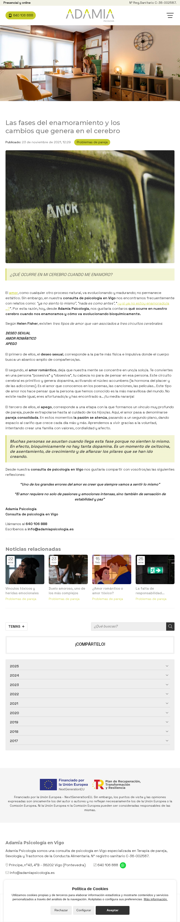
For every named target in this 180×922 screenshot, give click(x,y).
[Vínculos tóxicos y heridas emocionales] (25, 569)
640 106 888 (107, 865)
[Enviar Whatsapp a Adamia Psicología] (123, 865)
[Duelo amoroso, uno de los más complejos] (68, 569)
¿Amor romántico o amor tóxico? (107, 590)
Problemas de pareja (92, 142)
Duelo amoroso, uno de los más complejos (67, 590)
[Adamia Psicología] (90, 15)
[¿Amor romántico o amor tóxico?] (111, 569)
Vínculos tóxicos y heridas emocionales (22, 590)
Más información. (156, 899)
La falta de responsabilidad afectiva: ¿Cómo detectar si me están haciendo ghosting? (153, 591)
